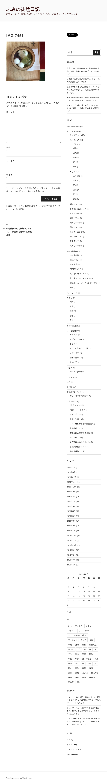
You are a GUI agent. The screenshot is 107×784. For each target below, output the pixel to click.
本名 (77, 663)
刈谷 (75, 148)
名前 (9, 147)
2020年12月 (72, 477)
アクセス (78, 626)
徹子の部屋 (74, 358)
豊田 (75, 167)
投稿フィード (72, 745)
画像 (77, 668)
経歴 (70, 673)
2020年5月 (71, 511)
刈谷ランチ (74, 204)
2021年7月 (71, 467)
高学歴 (71, 682)
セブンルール (75, 339)
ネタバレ (71, 631)
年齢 (77, 659)
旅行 (68, 382)
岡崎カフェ (74, 218)
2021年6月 (71, 472)
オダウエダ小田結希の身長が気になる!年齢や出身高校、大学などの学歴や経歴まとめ (83, 108)
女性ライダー (75, 372)
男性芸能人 (74, 437)
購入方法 (94, 673)
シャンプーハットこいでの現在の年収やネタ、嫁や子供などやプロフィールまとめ (83, 711)
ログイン (70, 740)
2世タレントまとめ (77, 410)
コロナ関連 (71, 326)
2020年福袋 (74, 255)
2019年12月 (72, 535)
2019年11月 (71, 540)
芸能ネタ (70, 401)
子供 (70, 654)
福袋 (91, 668)
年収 (70, 659)
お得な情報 (71, 251)
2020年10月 (72, 487)
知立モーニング (76, 236)
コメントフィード (74, 749)
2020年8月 (71, 497)
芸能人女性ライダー (78, 447)
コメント (10, 112)
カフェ (69, 298)
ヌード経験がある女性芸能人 (82, 424)
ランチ (72, 172)
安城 (75, 153)
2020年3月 (71, 521)
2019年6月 (71, 565)
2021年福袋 (74, 269)
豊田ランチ (74, 241)
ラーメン (70, 377)
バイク (69, 368)
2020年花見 (74, 260)
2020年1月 (71, 531)
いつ (70, 626)
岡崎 (71, 302)
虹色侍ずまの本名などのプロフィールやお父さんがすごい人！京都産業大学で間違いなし (83, 90)
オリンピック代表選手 (79, 396)
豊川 (75, 162)
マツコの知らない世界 (79, 348)
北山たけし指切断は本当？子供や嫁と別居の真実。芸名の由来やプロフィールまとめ (83, 71)
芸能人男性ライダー (78, 451)
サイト (9, 175)
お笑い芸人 (74, 414)
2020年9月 (71, 492)
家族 (91, 654)
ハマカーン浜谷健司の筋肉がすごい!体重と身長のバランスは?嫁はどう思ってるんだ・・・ (84, 700)
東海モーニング (76, 232)
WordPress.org (73, 754)
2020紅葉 (74, 264)
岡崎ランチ (74, 227)
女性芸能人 (74, 428)
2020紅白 (74, 334)
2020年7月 (71, 501)
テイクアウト (75, 135)
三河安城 (76, 176)
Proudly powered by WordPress (18, 778)
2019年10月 (72, 545)
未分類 (69, 387)
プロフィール (84, 631)
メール (10, 161)
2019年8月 (71, 555)
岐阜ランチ (74, 213)
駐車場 (92, 677)
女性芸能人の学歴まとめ (80, 433)
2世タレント (75, 405)
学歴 (77, 654)
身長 (77, 677)
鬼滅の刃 (73, 362)
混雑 (89, 663)
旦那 (70, 663)
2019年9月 (71, 550)
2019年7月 (71, 560)
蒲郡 (71, 316)
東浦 (75, 157)
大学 (79, 649)
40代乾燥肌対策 (73, 126)
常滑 (71, 306)
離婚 (84, 677)
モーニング (74, 140)
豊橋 (75, 199)
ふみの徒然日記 (23, 9)
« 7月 (69, 612)
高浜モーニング (76, 246)
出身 (84, 645)
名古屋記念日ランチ (78, 209)
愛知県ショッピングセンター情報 (83, 283)
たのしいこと (72, 293)
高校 (79, 682)
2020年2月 (71, 526)
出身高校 (93, 645)
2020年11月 (71, 482)
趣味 (70, 677)
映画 (71, 287)
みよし (75, 144)
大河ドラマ (74, 353)
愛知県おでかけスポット (80, 278)
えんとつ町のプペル (78, 274)
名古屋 (75, 180)
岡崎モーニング (76, 223)
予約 (70, 645)
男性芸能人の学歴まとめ (80, 442)
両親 (91, 640)
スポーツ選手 (75, 419)
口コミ (71, 649)
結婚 (77, 673)
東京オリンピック (74, 392)
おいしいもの (72, 131)
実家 (84, 654)
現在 (70, 668)
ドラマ (72, 344)
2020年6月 (71, 506)
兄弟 (77, 645)
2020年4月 (71, 516)
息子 (96, 659)
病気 (84, 668)
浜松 (75, 190)
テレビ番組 (71, 331)
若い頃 (85, 673)
